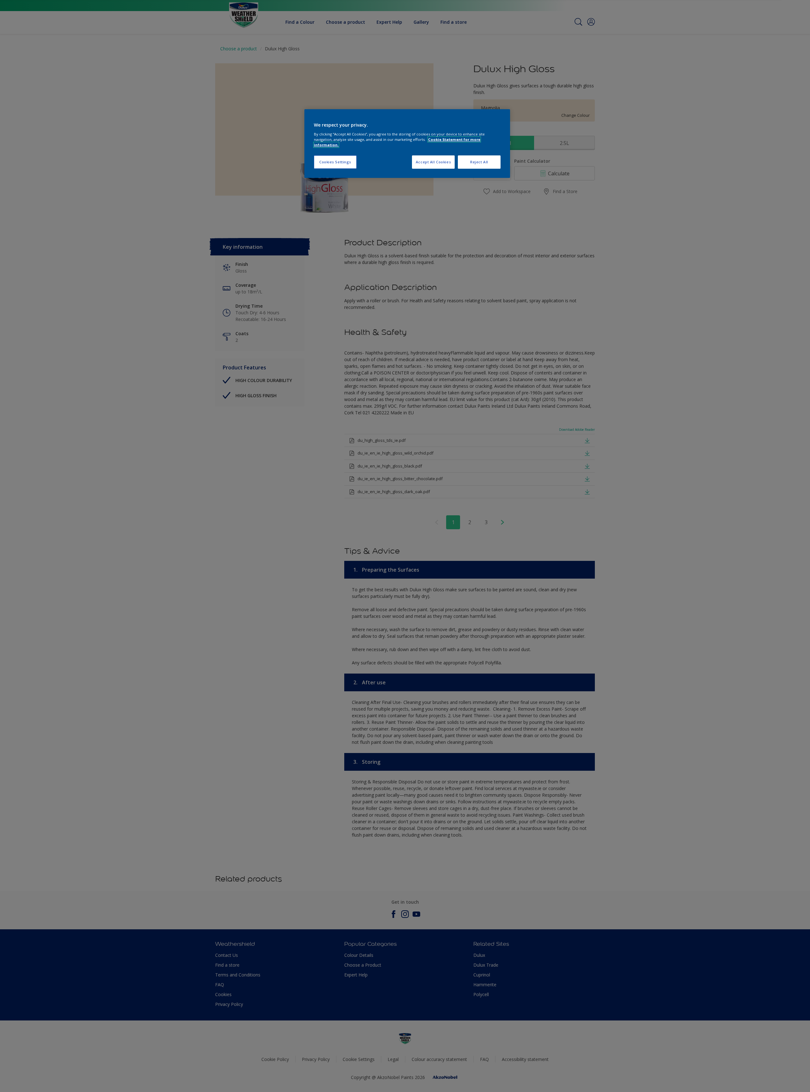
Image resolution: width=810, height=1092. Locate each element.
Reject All (479, 162)
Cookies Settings (335, 162)
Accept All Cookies (433, 162)
